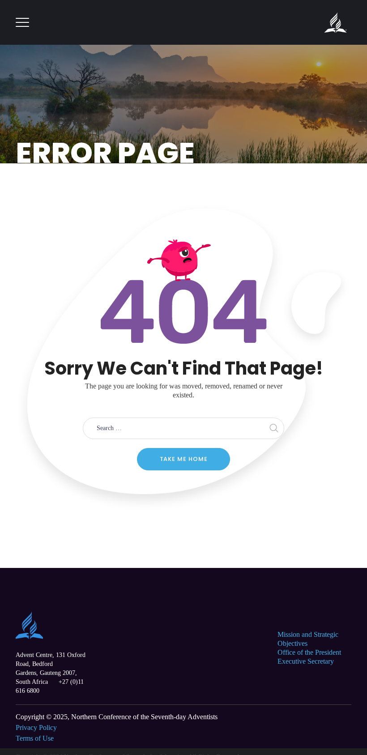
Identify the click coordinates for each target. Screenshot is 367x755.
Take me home (184, 459)
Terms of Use (35, 738)
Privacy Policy (36, 727)
